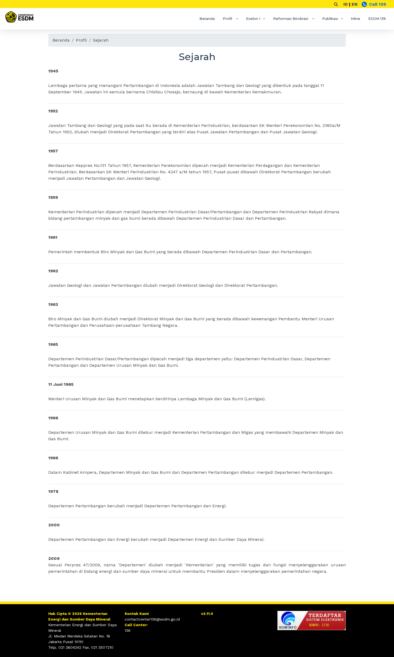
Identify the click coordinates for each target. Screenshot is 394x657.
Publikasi (330, 18)
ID (345, 4)
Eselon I (253, 18)
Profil (228, 18)
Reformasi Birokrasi (291, 18)
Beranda (207, 18)
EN (355, 4)
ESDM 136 (377, 18)
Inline (355, 18)
